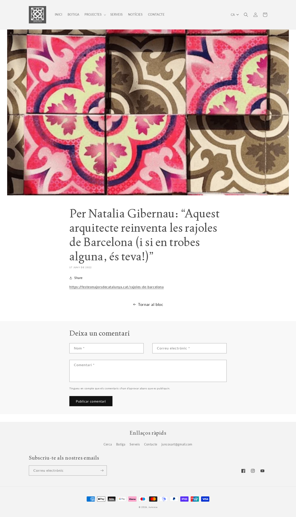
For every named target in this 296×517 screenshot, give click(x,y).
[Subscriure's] (102, 470)
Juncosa (152, 507)
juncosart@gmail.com (176, 444)
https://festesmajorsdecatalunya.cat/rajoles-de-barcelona (116, 287)
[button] (94, 14)
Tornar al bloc (150, 304)
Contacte (150, 444)
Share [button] (78, 278)
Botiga (120, 444)
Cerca (108, 444)
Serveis (135, 444)
